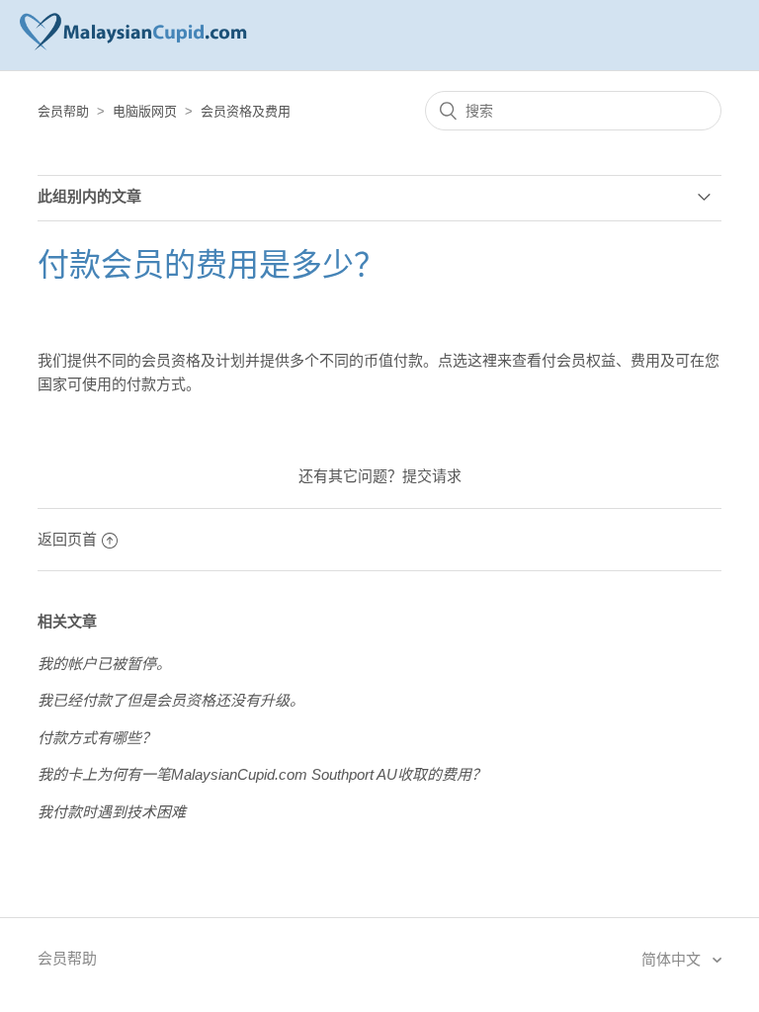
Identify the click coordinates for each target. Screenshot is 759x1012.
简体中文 (673, 959)
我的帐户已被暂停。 (104, 663)
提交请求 (432, 475)
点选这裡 (467, 360)
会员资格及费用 (246, 111)
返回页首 (67, 539)
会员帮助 (63, 111)
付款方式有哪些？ (97, 737)
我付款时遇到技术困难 (112, 811)
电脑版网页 (145, 111)
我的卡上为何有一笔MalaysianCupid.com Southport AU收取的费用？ (262, 774)
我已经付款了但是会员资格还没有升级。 (171, 700)
